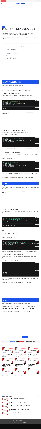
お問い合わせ (25, 422)
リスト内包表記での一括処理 (11, 57)
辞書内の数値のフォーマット (11, 58)
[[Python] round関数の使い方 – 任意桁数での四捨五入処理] (7, 350)
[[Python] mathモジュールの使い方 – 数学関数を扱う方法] (33, 361)
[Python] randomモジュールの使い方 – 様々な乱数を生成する (20, 355)
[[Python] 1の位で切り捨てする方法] (33, 371)
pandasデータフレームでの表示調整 (12, 59)
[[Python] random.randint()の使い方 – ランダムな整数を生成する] (33, 350)
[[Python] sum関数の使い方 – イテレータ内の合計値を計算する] (7, 361)
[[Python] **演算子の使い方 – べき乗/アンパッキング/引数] (20, 371)
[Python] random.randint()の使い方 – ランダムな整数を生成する (33, 355)
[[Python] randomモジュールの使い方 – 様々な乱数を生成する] (20, 350)
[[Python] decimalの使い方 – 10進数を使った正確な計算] (7, 371)
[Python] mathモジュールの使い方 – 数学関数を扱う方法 (33, 365)
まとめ (7, 61)
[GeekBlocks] (20, 4)
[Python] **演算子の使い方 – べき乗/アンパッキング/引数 (20, 375)
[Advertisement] (20, 14)
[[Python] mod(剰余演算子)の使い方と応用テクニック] (20, 361)
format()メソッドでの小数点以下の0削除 (13, 52)
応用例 (7, 55)
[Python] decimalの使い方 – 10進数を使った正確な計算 (7, 375)
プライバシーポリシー (19, 422)
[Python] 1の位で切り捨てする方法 (33, 375)
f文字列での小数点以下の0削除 (12, 50)
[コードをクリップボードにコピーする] (37, 102)
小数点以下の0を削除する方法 (11, 49)
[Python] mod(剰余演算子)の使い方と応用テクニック (20, 365)
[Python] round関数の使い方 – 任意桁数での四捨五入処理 (7, 355)
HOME (14, 422)
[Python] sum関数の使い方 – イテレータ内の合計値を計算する (7, 365)
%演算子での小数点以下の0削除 (12, 53)
